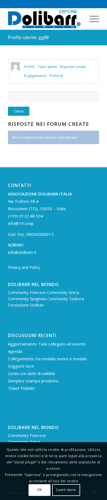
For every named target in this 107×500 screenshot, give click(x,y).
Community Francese (27, 292)
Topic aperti (47, 66)
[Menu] (91, 19)
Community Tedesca (65, 298)
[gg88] (15, 66)
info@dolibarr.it (22, 252)
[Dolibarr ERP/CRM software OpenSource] (44, 19)
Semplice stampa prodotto (33, 380)
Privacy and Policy (24, 267)
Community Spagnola (27, 298)
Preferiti (56, 75)
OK (39, 489)
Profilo (29, 66)
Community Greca (63, 292)
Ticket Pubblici (21, 388)
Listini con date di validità (31, 373)
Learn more (66, 489)
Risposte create (73, 66)
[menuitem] (91, 19)
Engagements (35, 75)
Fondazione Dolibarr (26, 305)
